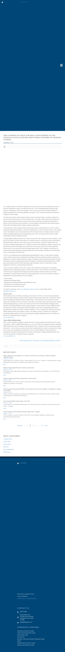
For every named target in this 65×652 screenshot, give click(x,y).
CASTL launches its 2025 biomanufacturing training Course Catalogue (21, 411)
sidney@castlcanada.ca (9, 291)
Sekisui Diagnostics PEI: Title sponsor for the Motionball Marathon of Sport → (40, 340)
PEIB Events (6, 452)
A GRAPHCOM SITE (31, 598)
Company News (7, 439)
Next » (46, 425)
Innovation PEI (21, 637)
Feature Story (7, 441)
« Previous (19, 425)
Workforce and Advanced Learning (25, 645)
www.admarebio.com (9, 336)
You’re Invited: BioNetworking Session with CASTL (16, 401)
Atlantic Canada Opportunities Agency (26, 633)
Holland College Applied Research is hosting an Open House (18, 367)
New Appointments (8, 449)
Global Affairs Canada (22, 635)
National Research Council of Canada (26, 643)
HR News (6, 447)
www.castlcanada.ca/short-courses (29, 289)
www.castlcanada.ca (8, 317)
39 (42, 425)
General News (7, 444)
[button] (26, 594)
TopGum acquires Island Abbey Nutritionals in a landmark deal (19, 378)
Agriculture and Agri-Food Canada (25, 631)
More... (5, 364)
